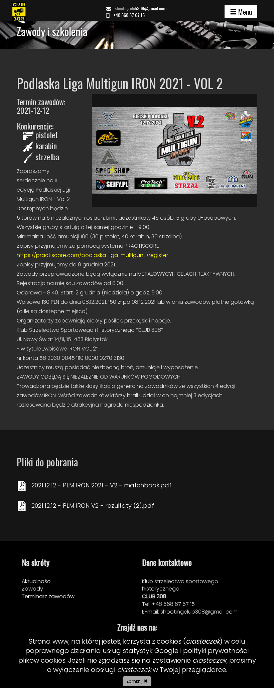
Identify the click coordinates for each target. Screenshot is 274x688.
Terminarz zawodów (48, 596)
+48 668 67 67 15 (128, 14)
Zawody (32, 589)
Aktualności (36, 581)
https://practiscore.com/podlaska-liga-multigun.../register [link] (92, 255)
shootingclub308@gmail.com (140, 8)
